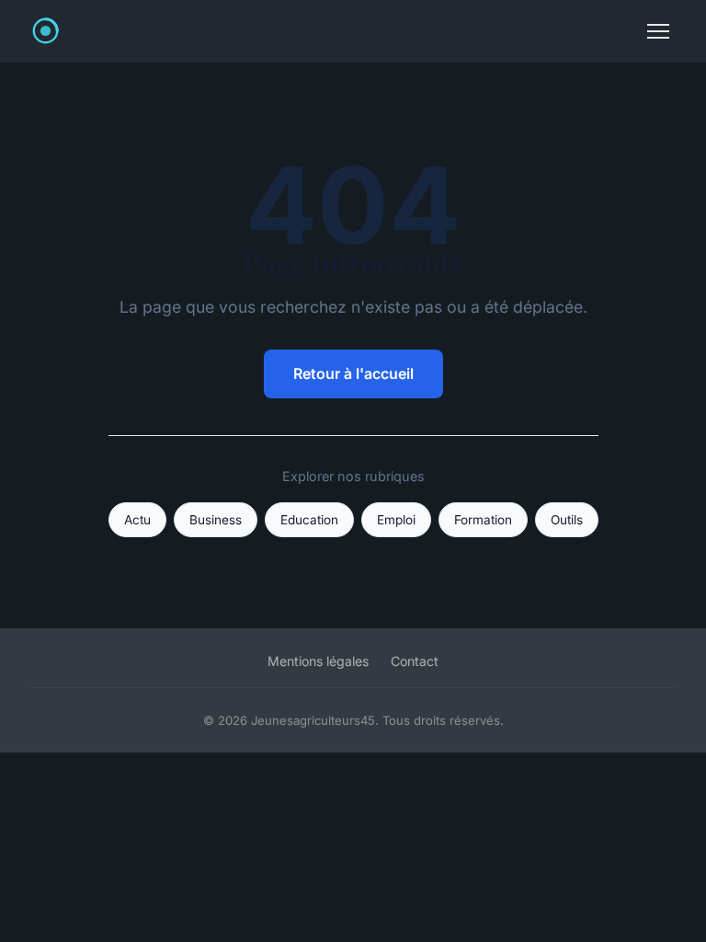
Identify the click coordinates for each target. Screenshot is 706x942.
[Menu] (658, 31)
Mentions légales (318, 661)
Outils (567, 519)
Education (309, 519)
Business (215, 519)
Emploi (396, 519)
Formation (483, 519)
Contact (414, 661)
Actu (137, 519)
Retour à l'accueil (353, 373)
